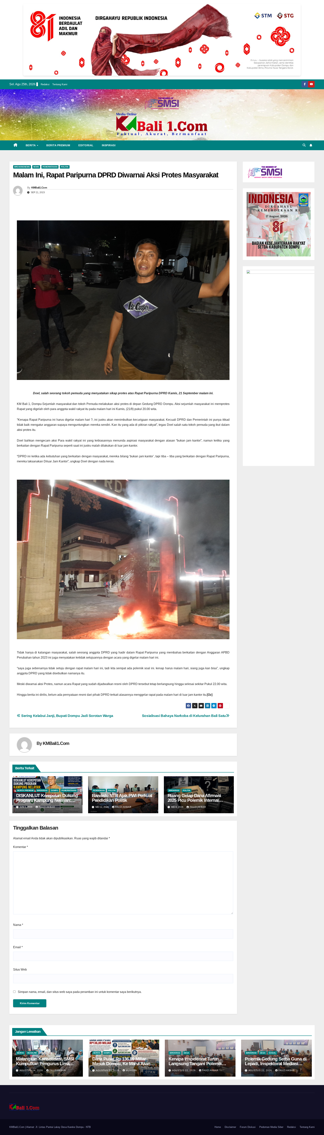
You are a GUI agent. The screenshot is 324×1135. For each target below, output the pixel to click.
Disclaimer (230, 1127)
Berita (31, 145)
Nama (18, 924)
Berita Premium (58, 145)
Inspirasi (109, 145)
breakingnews (22, 167)
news (36, 167)
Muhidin (131, 1070)
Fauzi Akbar (47, 807)
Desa (186, 1053)
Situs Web (20, 969)
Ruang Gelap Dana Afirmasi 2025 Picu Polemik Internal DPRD (194, 800)
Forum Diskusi (248, 1127)
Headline (32, 1053)
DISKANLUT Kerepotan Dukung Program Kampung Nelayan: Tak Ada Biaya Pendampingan (47, 800)
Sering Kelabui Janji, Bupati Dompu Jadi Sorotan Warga (66, 716)
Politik (64, 167)
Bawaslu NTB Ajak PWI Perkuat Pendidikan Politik (122, 798)
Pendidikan (99, 790)
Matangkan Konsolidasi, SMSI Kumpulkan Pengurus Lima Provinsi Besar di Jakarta (45, 1063)
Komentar (20, 847)
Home (217, 1127)
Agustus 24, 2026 (32, 1070)
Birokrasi (42, 790)
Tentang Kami (59, 84)
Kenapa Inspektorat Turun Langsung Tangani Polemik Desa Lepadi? (195, 1063)
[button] (304, 145)
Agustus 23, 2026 (108, 1070)
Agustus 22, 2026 (184, 1070)
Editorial (86, 145)
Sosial (272, 1053)
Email (18, 947)
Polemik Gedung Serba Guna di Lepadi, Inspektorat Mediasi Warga (275, 1063)
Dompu (54, 790)
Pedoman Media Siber (271, 1127)
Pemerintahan (50, 167)
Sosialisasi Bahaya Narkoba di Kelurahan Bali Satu (184, 716)
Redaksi (45, 84)
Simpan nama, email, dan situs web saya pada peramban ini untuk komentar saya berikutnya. (80, 991)
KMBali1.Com (39, 187)
